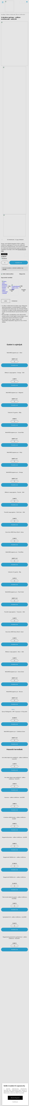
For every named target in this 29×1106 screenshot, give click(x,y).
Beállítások (15, 1101)
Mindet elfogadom (15, 1097)
